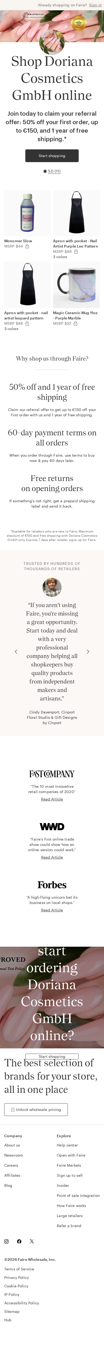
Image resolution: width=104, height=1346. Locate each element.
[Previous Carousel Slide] (16, 651)
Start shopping (52, 155)
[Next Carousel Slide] (88, 651)
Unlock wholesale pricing (38, 1109)
